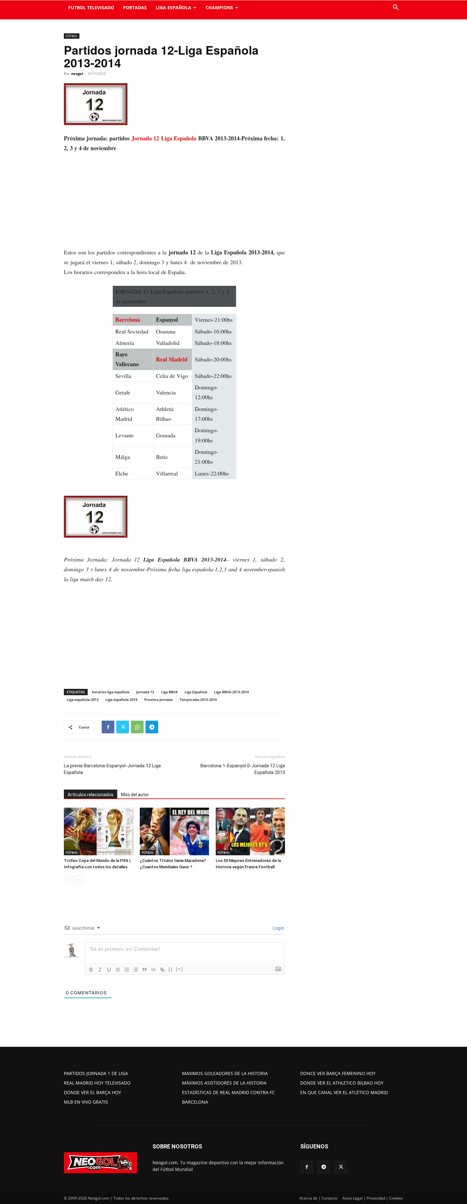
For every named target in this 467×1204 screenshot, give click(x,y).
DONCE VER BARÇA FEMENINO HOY (338, 1073)
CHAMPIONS (219, 7)
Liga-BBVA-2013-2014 (231, 691)
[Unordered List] (135, 969)
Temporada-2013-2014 (198, 699)
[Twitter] (122, 727)
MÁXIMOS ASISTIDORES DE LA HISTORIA (224, 1083)
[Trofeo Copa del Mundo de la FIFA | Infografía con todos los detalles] (98, 831)
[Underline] (109, 969)
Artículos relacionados (90, 794)
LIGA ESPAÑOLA (173, 7)
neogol (77, 73)
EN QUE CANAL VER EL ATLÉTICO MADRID (344, 1092)
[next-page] (78, 880)
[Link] (162, 969)
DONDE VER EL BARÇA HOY (92, 1092)
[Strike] (117, 969)
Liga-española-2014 (121, 699)
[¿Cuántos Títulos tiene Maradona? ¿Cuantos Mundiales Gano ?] (174, 831)
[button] (395, 8)
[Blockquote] (144, 969)
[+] (179, 969)
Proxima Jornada (158, 699)
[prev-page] (68, 880)
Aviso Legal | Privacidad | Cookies (372, 1198)
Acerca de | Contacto (318, 1198)
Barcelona (127, 319)
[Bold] (91, 969)
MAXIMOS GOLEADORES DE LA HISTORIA (225, 1073)
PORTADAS (135, 7)
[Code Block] (153, 969)
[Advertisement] (174, 200)
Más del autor (135, 794)
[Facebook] (108, 727)
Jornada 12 (145, 691)
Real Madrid (171, 359)
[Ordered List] (126, 969)
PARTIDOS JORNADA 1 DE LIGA (96, 1073)
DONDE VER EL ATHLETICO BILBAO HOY (341, 1083)
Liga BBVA (169, 691)
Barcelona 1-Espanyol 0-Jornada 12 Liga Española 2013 (242, 769)
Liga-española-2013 (82, 699)
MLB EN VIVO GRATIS (86, 1102)
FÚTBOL (72, 36)
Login (277, 928)
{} (170, 969)
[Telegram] (152, 727)
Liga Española (196, 691)
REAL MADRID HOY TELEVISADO (97, 1083)
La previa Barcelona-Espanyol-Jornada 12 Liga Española (112, 769)
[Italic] (100, 969)
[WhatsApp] (137, 727)
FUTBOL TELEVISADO (91, 7)
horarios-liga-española (110, 691)
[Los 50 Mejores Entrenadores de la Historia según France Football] (250, 831)
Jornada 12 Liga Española (164, 138)
